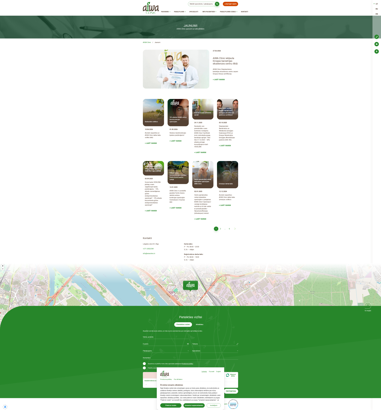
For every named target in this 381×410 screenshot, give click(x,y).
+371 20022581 (148, 249)
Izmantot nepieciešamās (194, 405)
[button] (190, 286)
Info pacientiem (209, 11)
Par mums (165, 11)
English (218, 371)
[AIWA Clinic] (151, 8)
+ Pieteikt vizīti (230, 4)
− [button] (2, 269)
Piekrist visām (170, 405)
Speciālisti (193, 11)
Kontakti (244, 11)
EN (377, 14)
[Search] (217, 4)
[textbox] (166, 351)
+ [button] (2, 266)
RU (377, 9)
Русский (211, 371)
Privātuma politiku (187, 363)
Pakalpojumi (179, 11)
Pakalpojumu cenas (228, 11)
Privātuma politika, (166, 379)
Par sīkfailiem (178, 379)
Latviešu (204, 371)
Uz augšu (368, 311)
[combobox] (166, 351)
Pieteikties (231, 391)
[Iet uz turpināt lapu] (235, 229)
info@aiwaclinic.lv (149, 253)
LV (377, 4)
